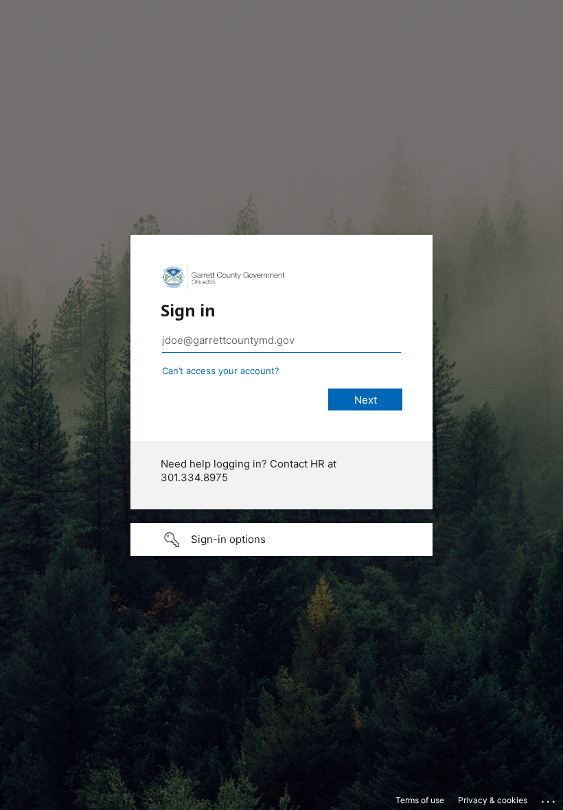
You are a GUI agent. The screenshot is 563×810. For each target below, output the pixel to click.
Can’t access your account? (220, 370)
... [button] (549, 798)
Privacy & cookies (492, 800)
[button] (281, 539)
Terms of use (419, 800)
